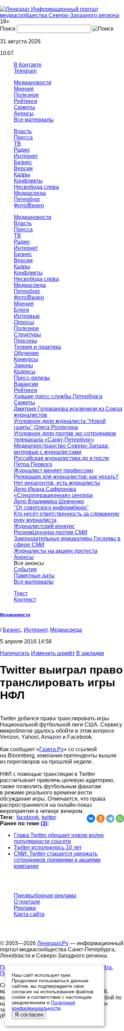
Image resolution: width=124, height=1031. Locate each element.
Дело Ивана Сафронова (45, 489)
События (25, 569)
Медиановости (32, 82)
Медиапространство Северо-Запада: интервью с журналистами (61, 449)
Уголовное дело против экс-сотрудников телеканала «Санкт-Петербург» (65, 437)
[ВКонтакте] (91, 818)
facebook (28, 817)
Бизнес (23, 162)
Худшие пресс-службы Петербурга (58, 396)
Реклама (25, 908)
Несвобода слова (36, 187)
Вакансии (26, 384)
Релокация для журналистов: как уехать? (66, 477)
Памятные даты (34, 575)
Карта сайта (29, 914)
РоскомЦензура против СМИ (50, 532)
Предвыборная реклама (45, 895)
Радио (22, 150)
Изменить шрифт (53, 653)
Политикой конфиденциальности (43, 1005)
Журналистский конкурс (44, 526)
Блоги (21, 310)
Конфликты (28, 181)
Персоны (25, 341)
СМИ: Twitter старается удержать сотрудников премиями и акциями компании (57, 860)
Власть (23, 131)
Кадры (22, 174)
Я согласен (29, 1015)
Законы (23, 365)
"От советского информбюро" (51, 508)
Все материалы (34, 120)
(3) (44, 823)
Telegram (25, 71)
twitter (49, 817)
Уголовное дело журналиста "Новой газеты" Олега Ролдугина (60, 424)
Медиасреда (30, 193)
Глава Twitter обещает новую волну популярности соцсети (59, 838)
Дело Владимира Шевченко (49, 501)
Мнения (24, 89)
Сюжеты (24, 107)
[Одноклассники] (100, 818)
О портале (27, 902)
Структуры (27, 334)
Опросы (24, 322)
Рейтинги (25, 101)
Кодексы (24, 372)
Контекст (25, 600)
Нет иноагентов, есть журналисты (57, 483)
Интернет (26, 156)
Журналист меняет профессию (53, 470)
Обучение (26, 353)
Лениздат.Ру (53, 943)
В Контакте (28, 65)
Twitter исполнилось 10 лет (48, 847)
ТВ (17, 144)
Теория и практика (37, 347)
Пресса (23, 137)
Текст (21, 593)
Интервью (27, 316)
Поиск (8, 29)
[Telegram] (110, 818)
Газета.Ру (51, 749)
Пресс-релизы (32, 378)
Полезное (26, 95)
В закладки (90, 653)
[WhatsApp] (120, 818)
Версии (23, 168)
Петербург (27, 199)
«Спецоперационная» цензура (53, 495)
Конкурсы (26, 359)
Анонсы (24, 113)
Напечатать (15, 653)
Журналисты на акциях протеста (55, 551)
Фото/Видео (29, 205)
